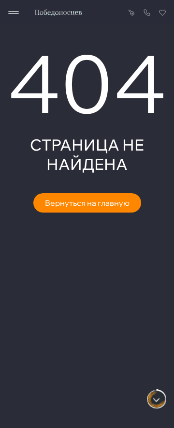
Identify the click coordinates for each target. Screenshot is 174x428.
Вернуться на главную (87, 203)
